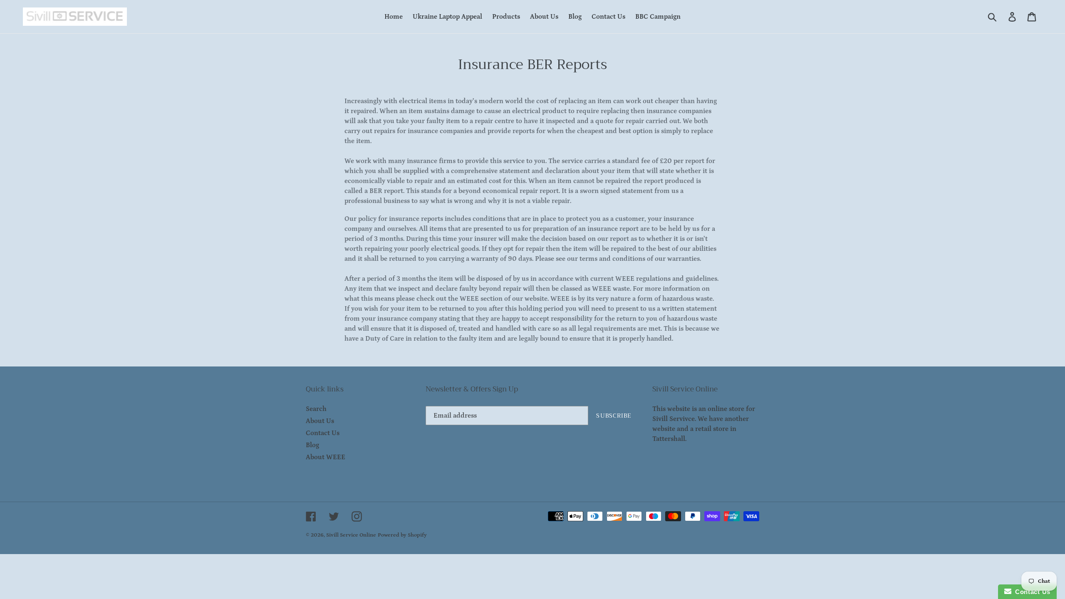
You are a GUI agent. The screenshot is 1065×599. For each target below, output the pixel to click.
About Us (320, 421)
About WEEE (325, 457)
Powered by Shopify (402, 535)
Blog (312, 445)
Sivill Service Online (351, 535)
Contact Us (322, 433)
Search (316, 409)
